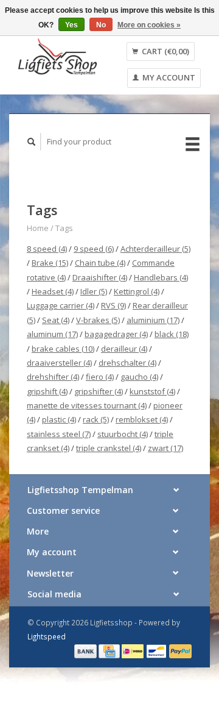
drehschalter (127, 362)
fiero (100, 376)
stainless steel (59, 433)
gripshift (47, 391)
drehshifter (53, 376)
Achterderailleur (155, 248)
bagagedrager (116, 334)
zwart (165, 448)
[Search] (32, 142)
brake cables (63, 348)
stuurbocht (122, 433)
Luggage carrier (60, 305)
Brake (50, 262)
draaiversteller (59, 362)
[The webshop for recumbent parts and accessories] (57, 56)
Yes (71, 25)
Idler (93, 291)
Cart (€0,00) (164, 51)
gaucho (139, 376)
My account (168, 77)
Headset (53, 291)
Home (38, 227)
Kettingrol (136, 291)
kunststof (152, 391)
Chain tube (100, 262)
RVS (113, 305)
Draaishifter (99, 277)
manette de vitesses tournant (87, 405)
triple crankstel (108, 448)
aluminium (153, 320)
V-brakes (98, 320)
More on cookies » (149, 25)
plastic (59, 419)
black (172, 334)
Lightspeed (46, 636)
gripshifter (98, 391)
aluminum (52, 334)
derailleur (124, 348)
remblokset (142, 419)
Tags (64, 227)
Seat (55, 320)
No (101, 25)
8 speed (47, 248)
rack (96, 419)
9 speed (94, 248)
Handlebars (161, 277)
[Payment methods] (86, 650)
